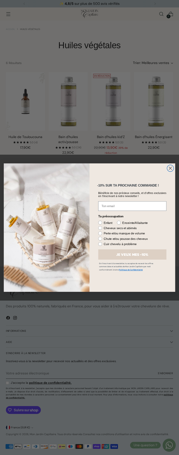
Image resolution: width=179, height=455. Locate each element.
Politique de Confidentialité (131, 269)
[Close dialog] (170, 168)
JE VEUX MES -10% (132, 254)
